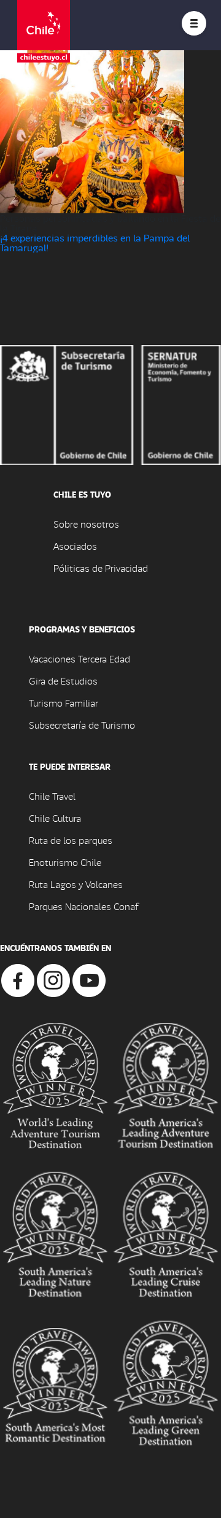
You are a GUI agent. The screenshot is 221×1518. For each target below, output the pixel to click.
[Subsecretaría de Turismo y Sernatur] (110, 403)
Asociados (75, 545)
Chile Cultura (55, 817)
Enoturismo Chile (65, 862)
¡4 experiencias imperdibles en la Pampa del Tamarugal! (95, 242)
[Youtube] (89, 979)
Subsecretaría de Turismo (82, 724)
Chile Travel (52, 795)
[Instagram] (53, 979)
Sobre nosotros (86, 523)
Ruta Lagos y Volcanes (76, 884)
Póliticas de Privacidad (100, 567)
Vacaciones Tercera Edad (79, 658)
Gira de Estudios (63, 680)
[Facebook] (17, 979)
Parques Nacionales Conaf (83, 906)
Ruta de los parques (70, 839)
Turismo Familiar (63, 702)
